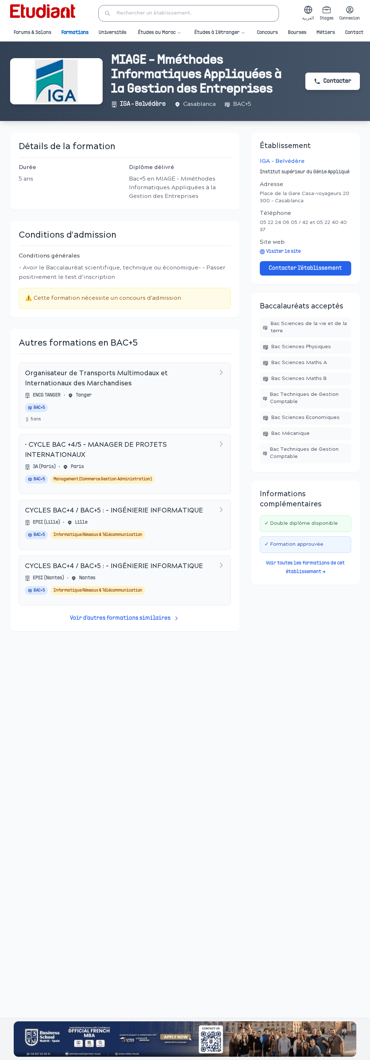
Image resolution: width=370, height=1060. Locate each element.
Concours (267, 32)
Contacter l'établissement (305, 268)
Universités (112, 32)
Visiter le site (283, 251)
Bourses (297, 32)
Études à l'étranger (217, 32)
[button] (188, 13)
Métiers (326, 32)
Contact (354, 32)
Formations (75, 32)
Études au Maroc (157, 32)
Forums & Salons (32, 32)
